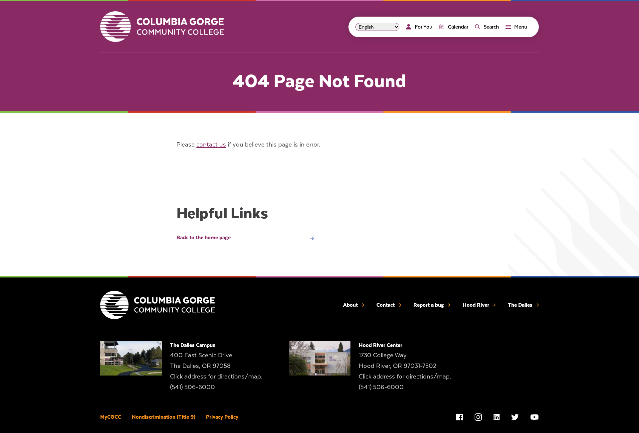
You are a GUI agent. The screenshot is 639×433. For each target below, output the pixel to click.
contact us (211, 144)
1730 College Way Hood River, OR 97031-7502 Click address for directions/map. (405, 366)
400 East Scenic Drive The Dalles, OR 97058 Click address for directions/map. (216, 366)
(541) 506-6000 (192, 386)
